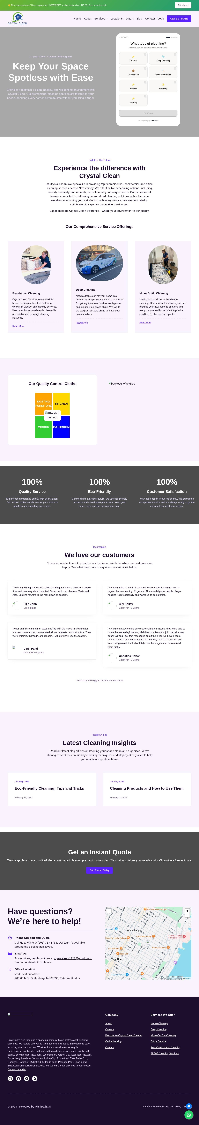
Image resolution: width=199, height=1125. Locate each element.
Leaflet (188, 978)
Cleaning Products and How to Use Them (147, 788)
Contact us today (17, 1069)
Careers (109, 1029)
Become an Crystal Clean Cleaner (123, 1035)
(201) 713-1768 (47, 942)
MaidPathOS (43, 1106)
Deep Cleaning (159, 1029)
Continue (148, 113)
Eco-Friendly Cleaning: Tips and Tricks (49, 788)
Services (99, 18)
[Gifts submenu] (133, 19)
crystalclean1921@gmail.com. (73, 958)
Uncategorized (22, 781)
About (108, 1023)
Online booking (113, 1041)
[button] (133, 58)
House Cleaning (159, 1023)
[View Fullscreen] (109, 911)
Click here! (183, 5)
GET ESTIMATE (179, 18)
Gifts (128, 18)
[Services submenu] (107, 19)
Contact (109, 1047)
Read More (18, 326)
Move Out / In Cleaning (163, 1035)
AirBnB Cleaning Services (165, 1053)
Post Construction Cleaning (165, 1047)
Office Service (158, 1041)
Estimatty (154, 120)
